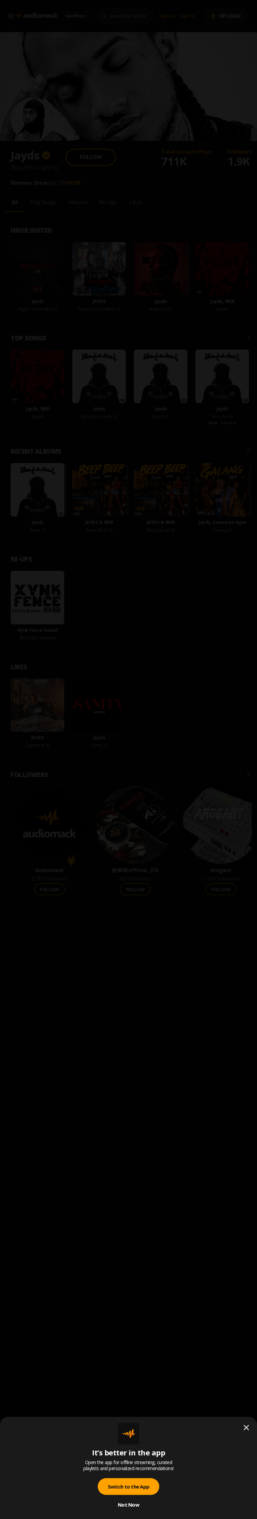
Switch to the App (128, 1486)
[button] (128, 759)
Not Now (128, 1504)
